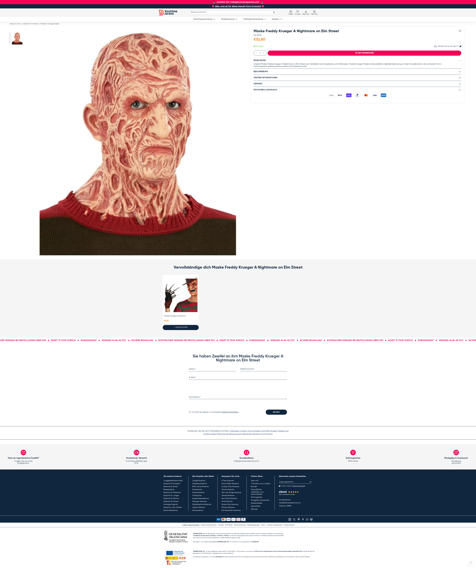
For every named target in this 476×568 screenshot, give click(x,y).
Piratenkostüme (198, 492)
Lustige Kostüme (198, 480)
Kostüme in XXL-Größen (173, 507)
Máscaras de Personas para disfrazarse (234, 434)
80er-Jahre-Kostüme (200, 486)
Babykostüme (169, 489)
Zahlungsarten (256, 497)
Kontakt (254, 486)
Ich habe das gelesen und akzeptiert (215, 412)
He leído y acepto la (293, 486)
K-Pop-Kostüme (228, 480)
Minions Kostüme (228, 507)
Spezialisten (255, 506)
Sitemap (254, 509)
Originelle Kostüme (199, 483)
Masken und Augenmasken (50, 24)
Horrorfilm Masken (269, 431)
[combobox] (233, 13)
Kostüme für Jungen (171, 495)
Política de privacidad (299, 486)
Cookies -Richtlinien (225, 525)
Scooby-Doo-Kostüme (230, 486)
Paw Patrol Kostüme (229, 498)
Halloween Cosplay (238, 431)
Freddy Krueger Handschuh (175, 316)
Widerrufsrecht (289, 525)
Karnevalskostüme (171, 510)
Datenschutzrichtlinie (230, 412)
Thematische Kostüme (253, 19)
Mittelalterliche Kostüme (201, 504)
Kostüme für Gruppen (172, 483)
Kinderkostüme (228, 19)
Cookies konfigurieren (274, 525)
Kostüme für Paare (171, 486)
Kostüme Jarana (15, 24)
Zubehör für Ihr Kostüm (31, 24)
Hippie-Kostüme (198, 507)
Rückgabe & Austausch (260, 500)
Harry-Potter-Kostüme (230, 483)
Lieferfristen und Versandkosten (257, 493)
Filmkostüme (197, 489)
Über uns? (255, 480)
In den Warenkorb (364, 53)
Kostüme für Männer (171, 498)
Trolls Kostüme (227, 501)
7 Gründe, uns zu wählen (260, 483)
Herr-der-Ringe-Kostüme (231, 492)
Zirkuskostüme (197, 510)
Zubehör (275, 19)
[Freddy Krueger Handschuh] (180, 295)
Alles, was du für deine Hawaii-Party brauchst (238, 6)
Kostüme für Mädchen (172, 492)
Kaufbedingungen (253, 525)
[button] (314, 12)
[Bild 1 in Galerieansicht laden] (17, 38)
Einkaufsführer (256, 489)
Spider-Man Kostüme (230, 504)
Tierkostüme (197, 495)
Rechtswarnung (239, 525)
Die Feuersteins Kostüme (231, 510)
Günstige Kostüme (171, 504)
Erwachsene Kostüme (203, 19)
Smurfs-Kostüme (228, 489)
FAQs (263, 525)
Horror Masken (254, 431)
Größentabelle (256, 503)
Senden (276, 412)
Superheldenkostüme (200, 498)
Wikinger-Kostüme (199, 501)
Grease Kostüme (228, 495)
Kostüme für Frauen (171, 501)
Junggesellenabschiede (173, 480)
